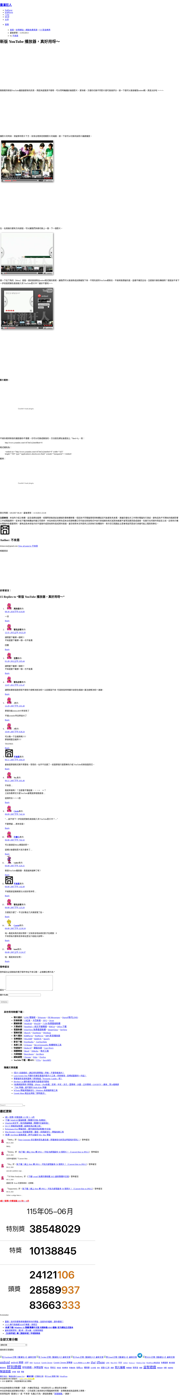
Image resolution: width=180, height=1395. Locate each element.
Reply (7, 621)
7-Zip (7, 15)
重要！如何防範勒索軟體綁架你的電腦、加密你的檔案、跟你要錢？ (34, 1322)
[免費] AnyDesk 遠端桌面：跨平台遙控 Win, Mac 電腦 (28, 1135)
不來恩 (15, 36)
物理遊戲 (129, 1367)
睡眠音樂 (160, 1367)
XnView (63, 1030)
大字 (7, 20)
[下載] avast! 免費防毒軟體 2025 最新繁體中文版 (48, 1176)
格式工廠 (44, 1051)
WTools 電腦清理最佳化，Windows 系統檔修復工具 (36, 1090)
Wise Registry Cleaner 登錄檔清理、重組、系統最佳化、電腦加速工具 (34, 1132)
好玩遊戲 (14, 1367)
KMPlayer (9, 12)
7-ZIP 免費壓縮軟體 (51, 1023)
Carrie (16, 925)
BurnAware (29, 1054)
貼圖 (18, 1372)
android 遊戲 (17, 1362)
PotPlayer (8, 10)
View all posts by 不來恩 (28, 546)
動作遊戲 (172, 1363)
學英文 (53, 1368)
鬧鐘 (22, 1372)
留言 (2, 990)
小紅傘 (27, 1020)
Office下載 (62, 1026)
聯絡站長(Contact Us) (16, 1376)
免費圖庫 (164, 1363)
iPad (93, 1362)
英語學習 (170, 1367)
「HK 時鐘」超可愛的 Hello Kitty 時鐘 (30, 1087)
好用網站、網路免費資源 (26, 30)
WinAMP (28, 1039)
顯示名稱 (4, 995)
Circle (16, 811)
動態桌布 (3, 1368)
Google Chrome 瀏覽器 (63, 1363)
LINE (107, 1363)
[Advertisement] (73, 64)
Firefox (43, 1057)
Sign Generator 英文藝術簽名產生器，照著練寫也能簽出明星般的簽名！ (49, 1140)
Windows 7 (132, 1362)
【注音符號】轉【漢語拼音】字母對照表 (22, 1333)
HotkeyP (28, 1048)
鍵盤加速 (38, 1048)
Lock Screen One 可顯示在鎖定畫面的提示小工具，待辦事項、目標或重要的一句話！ (50, 1076)
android (5, 1362)
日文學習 (93, 1367)
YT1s (38, 1060)
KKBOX (37, 1039)
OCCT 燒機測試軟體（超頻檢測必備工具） (23, 1126)
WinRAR (28, 1023)
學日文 (46, 1368)
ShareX (27, 1033)
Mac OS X (114, 1363)
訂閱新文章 (39, 1376)
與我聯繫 (58, 1394)
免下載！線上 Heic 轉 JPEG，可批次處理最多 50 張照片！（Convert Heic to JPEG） (54, 1152)
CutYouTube (41, 1042)
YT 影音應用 (44, 30)
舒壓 (165, 1368)
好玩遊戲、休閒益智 (32, 1367)
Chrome (27, 1057)
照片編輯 (120, 1367)
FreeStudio (29, 1042)
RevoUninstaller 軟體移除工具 (47, 1045)
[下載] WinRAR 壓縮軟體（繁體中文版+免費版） (26, 1120)
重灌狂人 (6, 4)
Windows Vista (140, 1363)
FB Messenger (54, 1017)
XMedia (34, 1051)
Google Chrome (46, 1363)
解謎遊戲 (5, 1371)
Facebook (37, 1363)
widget (125, 1363)
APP (26, 1362)
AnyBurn (40, 1054)
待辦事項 (65, 1368)
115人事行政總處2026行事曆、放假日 (21, 1325)
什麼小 (17, 837)
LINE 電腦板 (30, 1017)
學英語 (59, 1367)
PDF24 (52, 1026)
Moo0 (26, 1051)
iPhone (101, 1362)
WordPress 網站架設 (153, 1363)
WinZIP (37, 1023)
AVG (45, 1020)
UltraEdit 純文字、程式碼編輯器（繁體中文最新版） (27, 1123)
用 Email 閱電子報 (52, 1376)
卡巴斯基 (36, 1020)
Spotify (46, 1039)
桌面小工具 (105, 1368)
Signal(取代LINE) (70, 1017)
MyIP (7, 17)
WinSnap (47, 1033)
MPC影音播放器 (52, 1036)
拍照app (79, 1368)
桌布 (98, 1367)
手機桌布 (72, 1368)
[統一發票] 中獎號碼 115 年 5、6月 (20, 1117)
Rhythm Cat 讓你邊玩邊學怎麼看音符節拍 (31, 1082)
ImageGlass (53, 1030)
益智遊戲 (149, 1367)
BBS (31, 1363)
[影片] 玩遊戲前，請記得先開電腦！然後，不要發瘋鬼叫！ (39, 1073)
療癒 (140, 1368)
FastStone (37, 1033)
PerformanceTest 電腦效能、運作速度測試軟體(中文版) (28, 1129)
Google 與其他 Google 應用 (81, 1362)
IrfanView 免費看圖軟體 (35, 1030)
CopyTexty (49, 1048)
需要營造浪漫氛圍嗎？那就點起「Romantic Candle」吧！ (38, 1079)
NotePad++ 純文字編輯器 (35, 1026)
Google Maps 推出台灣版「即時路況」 (30, 1093)
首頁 (7, 24)
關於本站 (3, 1376)
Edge (35, 1057)
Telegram (42, 1017)
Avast (51, 1020)
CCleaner (28, 1045)
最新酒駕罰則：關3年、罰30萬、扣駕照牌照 (24, 1330)
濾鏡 (112, 1368)
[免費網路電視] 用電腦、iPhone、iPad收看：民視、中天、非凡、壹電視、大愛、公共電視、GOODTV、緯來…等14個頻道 (66, 1084)
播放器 (87, 1368)
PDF (120, 1363)
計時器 (14, 1372)
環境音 (135, 1368)
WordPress (63, 1376)
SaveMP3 (47, 1060)
